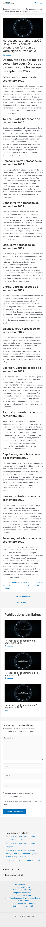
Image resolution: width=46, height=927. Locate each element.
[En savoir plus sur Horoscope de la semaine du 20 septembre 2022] (23, 693)
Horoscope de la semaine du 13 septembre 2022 (21, 673)
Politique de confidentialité (23, 890)
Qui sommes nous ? (23, 884)
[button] (35, 2)
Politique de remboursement (23, 893)
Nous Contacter (23, 901)
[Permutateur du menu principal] (41, 2)
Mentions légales (23, 887)
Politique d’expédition (23, 895)
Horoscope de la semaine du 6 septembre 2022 (21, 641)
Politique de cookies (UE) (23, 906)
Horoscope (7, 55)
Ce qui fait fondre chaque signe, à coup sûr (23, 860)
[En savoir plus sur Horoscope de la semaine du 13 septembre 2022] (23, 661)
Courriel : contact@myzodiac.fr (23, 903)
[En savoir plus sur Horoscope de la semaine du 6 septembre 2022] (23, 629)
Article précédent (23, 596)
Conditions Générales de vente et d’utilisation (23, 898)
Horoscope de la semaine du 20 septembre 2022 (21, 706)
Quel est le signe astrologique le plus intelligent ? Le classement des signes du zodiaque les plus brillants (22, 853)
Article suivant (23, 602)
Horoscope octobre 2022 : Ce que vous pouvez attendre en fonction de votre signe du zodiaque (23, 585)
